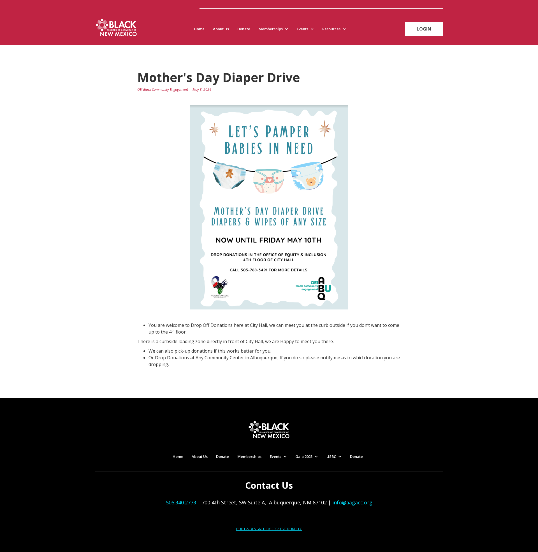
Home (199, 28)
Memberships (249, 456)
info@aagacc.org (352, 502)
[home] (116, 27)
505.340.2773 (181, 502)
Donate (243, 28)
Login (424, 29)
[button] (275, 29)
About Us (221, 28)
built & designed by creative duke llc (269, 529)
